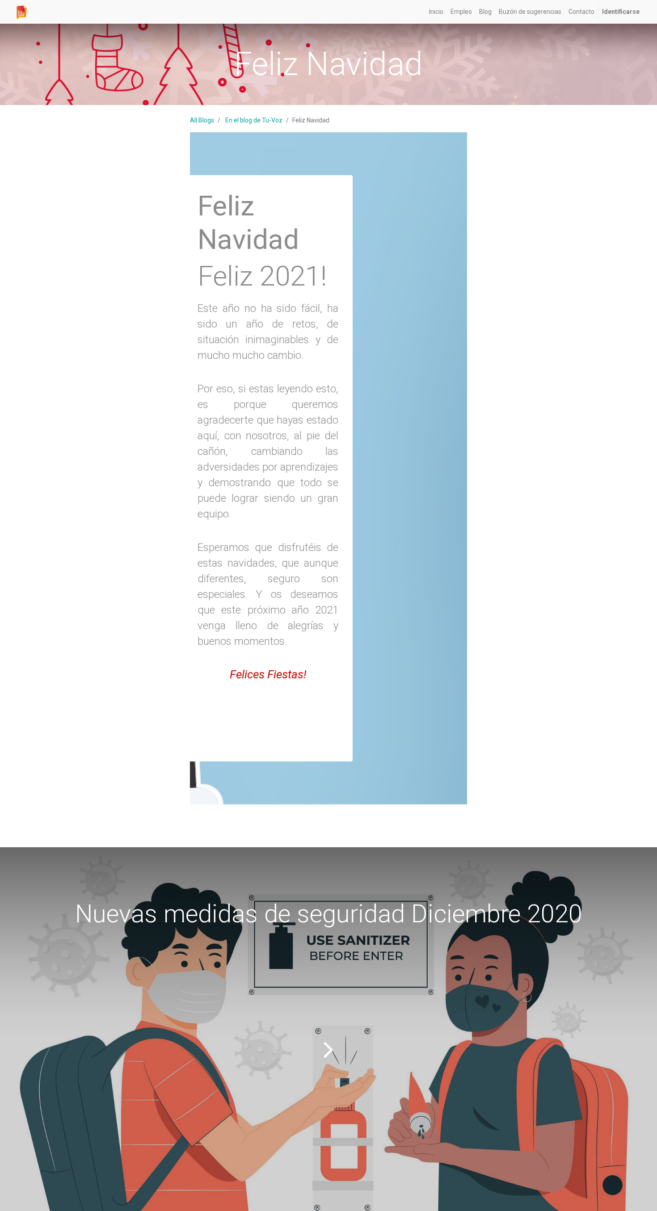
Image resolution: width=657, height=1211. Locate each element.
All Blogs (202, 120)
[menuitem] (436, 12)
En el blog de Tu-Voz (253, 120)
